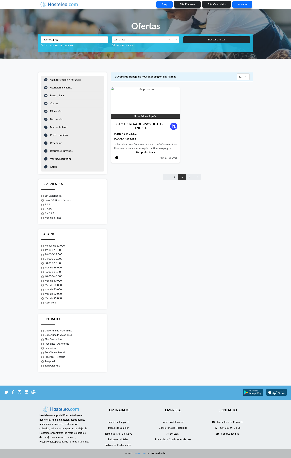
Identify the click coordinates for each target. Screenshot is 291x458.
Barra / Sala (57, 95)
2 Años (49, 209)
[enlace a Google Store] (253, 395)
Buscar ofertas (216, 39)
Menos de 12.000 (55, 246)
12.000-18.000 (53, 250)
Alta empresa (187, 4)
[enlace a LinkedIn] (26, 393)
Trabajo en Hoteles (118, 439)
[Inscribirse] (117, 158)
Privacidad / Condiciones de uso (173, 439)
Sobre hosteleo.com (173, 422)
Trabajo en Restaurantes (118, 445)
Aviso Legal (173, 434)
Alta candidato (216, 4)
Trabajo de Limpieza (118, 422)
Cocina (54, 103)
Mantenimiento (59, 127)
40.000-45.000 (53, 276)
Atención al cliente (61, 87)
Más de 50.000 (53, 281)
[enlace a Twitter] (6, 393)
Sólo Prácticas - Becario (58, 200)
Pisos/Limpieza (59, 135)
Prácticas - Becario (55, 357)
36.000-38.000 (53, 272)
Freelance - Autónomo (57, 344)
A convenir (51, 302)
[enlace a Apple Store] (276, 395)
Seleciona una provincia (122, 45)
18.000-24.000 (53, 254)
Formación (56, 119)
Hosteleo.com (139, 453)
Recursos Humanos (61, 151)
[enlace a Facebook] (13, 393)
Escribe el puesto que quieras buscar (57, 45)
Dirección (55, 111)
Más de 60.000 (53, 285)
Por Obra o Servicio (56, 352)
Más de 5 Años (53, 218)
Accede (242, 4)
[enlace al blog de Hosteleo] (33, 393)
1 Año (48, 204)
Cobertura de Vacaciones (58, 335)
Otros (53, 166)
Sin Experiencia (53, 196)
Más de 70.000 (53, 289)
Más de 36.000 (53, 267)
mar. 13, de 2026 (168, 158)
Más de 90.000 (53, 298)
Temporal (50, 361)
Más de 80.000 (53, 294)
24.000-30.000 (53, 259)
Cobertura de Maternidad (58, 330)
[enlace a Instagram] (19, 393)
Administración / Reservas (65, 79)
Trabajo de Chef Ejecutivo (118, 434)
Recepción (56, 143)
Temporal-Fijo (52, 365)
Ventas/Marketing (60, 159)
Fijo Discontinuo (54, 339)
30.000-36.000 (53, 263)
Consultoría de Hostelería (173, 428)
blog (164, 4)
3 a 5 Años (51, 213)
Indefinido (50, 348)
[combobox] (114, 40)
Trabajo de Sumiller (118, 428)
